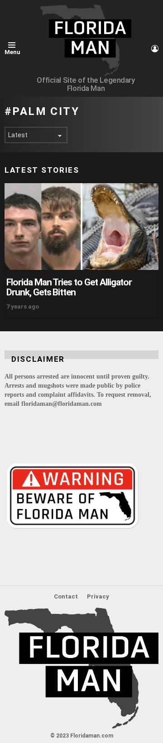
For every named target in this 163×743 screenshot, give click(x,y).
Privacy (98, 596)
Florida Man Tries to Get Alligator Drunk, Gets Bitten (69, 287)
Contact (66, 596)
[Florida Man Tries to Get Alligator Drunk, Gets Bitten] (81, 226)
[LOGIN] (154, 48)
